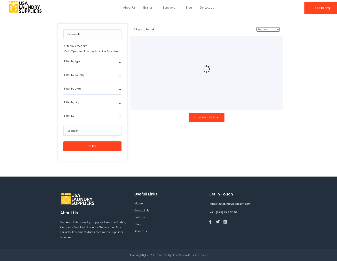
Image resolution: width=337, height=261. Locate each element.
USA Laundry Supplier (87, 222)
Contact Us (207, 8)
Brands (148, 8)
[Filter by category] (92, 46)
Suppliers (169, 8)
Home (138, 203)
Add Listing (322, 8)
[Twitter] (218, 222)
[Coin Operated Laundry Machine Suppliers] (92, 51)
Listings (139, 217)
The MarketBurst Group (189, 255)
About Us (129, 8)
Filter (92, 146)
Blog (188, 8)
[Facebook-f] (210, 222)
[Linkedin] (225, 222)
